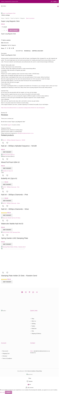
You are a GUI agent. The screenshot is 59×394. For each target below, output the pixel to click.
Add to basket (14, 30)
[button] (7, 152)
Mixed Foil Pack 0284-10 (10, 162)
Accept (8, 392)
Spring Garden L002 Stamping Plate (14, 238)
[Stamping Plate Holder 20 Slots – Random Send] (13, 246)
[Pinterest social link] (55, 2)
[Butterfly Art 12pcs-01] (7, 170)
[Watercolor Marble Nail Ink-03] (10, 217)
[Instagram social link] (53, 2)
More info (2, 392)
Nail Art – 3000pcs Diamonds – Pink (14, 195)
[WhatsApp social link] (57, 2)
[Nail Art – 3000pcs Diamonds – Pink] (10, 187)
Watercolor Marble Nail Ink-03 (12, 224)
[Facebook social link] (51, 2)
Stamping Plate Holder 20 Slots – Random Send (19, 276)
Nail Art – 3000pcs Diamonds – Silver (15, 209)
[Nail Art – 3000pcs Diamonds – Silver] (10, 203)
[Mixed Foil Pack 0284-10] (7, 154)
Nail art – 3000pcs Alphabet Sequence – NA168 (19, 146)
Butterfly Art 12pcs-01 (9, 178)
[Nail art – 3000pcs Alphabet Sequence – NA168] (13, 140)
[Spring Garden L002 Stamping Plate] (10, 232)
